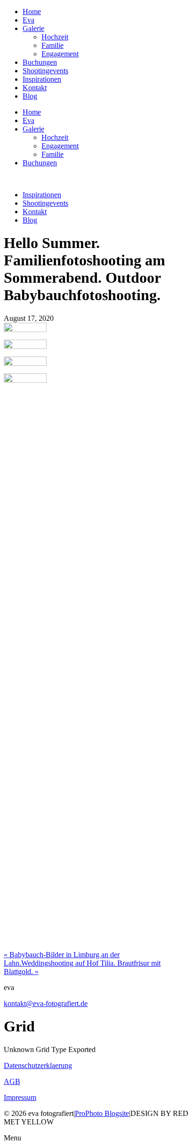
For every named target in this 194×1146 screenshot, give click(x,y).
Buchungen (40, 62)
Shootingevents (45, 71)
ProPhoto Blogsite (102, 1113)
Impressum (20, 1097)
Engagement (60, 54)
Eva (28, 20)
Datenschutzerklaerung (38, 1065)
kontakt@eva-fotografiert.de (46, 1003)
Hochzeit (54, 37)
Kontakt (35, 88)
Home (32, 11)
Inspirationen (42, 79)
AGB (12, 1081)
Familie (52, 45)
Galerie (33, 28)
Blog (30, 96)
